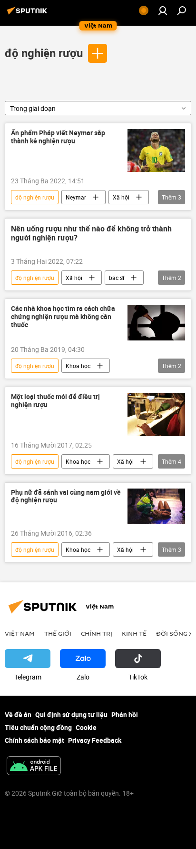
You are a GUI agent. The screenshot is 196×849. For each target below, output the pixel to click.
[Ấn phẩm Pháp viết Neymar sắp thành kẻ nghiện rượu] (156, 150)
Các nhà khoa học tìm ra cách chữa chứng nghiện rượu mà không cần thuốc (63, 317)
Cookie (86, 727)
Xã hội (121, 197)
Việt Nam (20, 633)
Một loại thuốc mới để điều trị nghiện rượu (55, 401)
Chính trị (96, 633)
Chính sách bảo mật (34, 740)
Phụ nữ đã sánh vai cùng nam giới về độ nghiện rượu (66, 497)
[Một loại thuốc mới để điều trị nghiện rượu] (156, 414)
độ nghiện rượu (44, 52)
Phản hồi (124, 714)
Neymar (76, 197)
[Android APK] (33, 766)
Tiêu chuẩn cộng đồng (38, 727)
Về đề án (18, 714)
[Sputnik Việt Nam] (28, 14)
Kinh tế (134, 633)
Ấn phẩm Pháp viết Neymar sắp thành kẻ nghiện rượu (58, 137)
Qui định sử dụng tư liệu (71, 714)
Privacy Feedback (94, 740)
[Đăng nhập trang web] (162, 10)
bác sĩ (116, 277)
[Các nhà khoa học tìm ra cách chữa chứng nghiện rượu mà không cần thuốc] (156, 322)
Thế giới (57, 633)
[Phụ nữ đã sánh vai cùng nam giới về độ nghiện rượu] (156, 506)
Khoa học (78, 366)
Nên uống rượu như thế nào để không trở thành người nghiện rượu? (91, 233)
